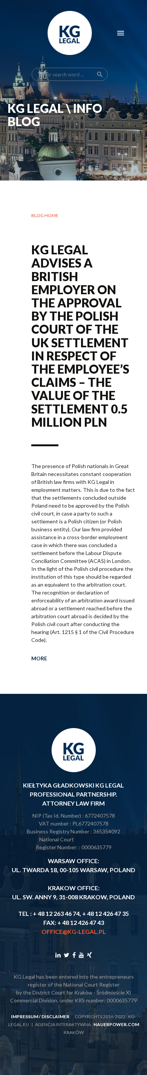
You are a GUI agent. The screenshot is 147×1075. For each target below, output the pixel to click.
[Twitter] (66, 954)
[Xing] (89, 954)
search (100, 74)
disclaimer (55, 1016)
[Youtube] (81, 954)
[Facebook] (74, 954)
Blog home (44, 215)
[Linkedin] (58, 954)
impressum (24, 1016)
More (39, 658)
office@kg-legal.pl (73, 931)
